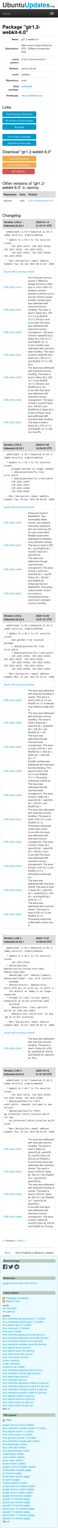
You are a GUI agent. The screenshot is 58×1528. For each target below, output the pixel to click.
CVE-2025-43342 (13, 1171)
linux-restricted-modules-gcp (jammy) (22, 1373)
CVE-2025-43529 (13, 332)
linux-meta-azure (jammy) (16, 1357)
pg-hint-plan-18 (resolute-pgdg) (19, 1508)
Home (6, 13)
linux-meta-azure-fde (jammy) (18, 1353)
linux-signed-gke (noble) (15, 1444)
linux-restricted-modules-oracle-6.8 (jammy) (25, 1389)
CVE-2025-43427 (13, 746)
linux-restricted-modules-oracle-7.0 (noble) (24, 1428)
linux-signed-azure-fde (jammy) (18, 1350)
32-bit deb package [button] (19, 158)
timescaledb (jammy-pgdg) (16, 1476)
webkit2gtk (26, 86)
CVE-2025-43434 (13, 865)
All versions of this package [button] (19, 120)
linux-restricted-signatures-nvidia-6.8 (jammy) (26, 1382)
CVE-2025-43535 (13, 377)
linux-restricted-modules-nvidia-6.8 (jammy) (25, 1392)
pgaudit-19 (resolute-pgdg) (16, 1498)
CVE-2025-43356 (13, 1194)
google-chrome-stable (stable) (18, 1492)
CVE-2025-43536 (13, 399)
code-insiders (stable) (14, 1457)
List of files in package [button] (19, 136)
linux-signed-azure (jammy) (16, 1347)
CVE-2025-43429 (13, 771)
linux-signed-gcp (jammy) (15, 1376)
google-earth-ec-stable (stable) (18, 1489)
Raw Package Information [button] (19, 114)
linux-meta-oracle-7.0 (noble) (17, 1434)
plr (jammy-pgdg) (11, 1479)
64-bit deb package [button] (19, 165)
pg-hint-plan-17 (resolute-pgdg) (19, 1515)
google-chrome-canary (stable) (18, 1424)
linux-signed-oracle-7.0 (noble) (18, 1431)
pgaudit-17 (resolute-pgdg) (16, 1511)
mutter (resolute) (11, 1360)
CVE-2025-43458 (13, 569)
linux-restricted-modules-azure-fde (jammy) (25, 1344)
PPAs (8, 1420)
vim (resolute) (10, 1308)
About (8, 1252)
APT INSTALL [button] (19, 171)
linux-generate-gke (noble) (16, 1450)
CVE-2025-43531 (13, 354)
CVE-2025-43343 (13, 1048)
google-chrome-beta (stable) (17, 1495)
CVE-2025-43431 (13, 819)
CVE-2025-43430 (13, 795)
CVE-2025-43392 (13, 700)
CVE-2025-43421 (13, 545)
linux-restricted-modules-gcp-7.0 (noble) (23, 1321)
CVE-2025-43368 (13, 1216)
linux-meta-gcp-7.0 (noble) (16, 1328)
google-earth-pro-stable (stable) (19, 1486)
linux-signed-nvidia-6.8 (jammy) (19, 1395)
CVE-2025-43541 (13, 422)
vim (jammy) (9, 1311)
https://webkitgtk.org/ (32, 95)
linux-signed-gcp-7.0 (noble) (17, 1324)
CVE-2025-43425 (13, 722)
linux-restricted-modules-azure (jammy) (23, 1341)
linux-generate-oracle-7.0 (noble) (19, 1437)
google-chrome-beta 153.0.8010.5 (20, 1283)
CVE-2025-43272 (13, 1149)
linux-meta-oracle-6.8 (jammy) (18, 1402)
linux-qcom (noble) (12, 1331)
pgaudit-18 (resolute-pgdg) (16, 1505)
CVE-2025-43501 (13, 309)
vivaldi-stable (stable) (13, 1453)
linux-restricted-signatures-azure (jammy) (24, 1334)
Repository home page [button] (19, 143)
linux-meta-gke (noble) (14, 1447)
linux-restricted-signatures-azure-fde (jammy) (26, 1337)
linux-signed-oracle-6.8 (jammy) (19, 1399)
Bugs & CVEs (13, 1301)
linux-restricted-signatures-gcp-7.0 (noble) (24, 1318)
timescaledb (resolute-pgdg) (17, 1470)
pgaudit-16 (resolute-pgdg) (16, 1518)
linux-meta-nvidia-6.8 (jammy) (18, 1405)
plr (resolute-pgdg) (12, 1473)
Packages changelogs (17, 1297)
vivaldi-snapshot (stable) (15, 1482)
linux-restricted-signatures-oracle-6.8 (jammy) (26, 1386)
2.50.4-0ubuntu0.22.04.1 (40, 200)
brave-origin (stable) (13, 1460)
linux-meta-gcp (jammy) (15, 1379)
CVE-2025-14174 (13, 287)
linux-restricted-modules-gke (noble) (21, 1441)
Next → (22, 1240)
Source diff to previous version (19, 271)
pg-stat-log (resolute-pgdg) (16, 1502)
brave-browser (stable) (14, 1463)
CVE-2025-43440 (13, 890)
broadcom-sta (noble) (14, 1366)
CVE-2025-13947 (13, 522)
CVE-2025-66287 (13, 593)
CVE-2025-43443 (13, 914)
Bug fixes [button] (19, 127)
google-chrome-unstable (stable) (19, 1466)
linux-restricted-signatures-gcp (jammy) (23, 1370)
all (8, 1408)
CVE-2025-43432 (13, 841)
